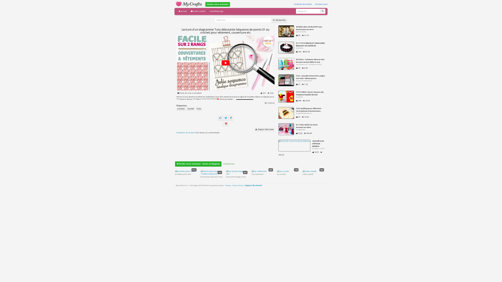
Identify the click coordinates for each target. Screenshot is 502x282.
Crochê (190, 108)
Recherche (280, 20)
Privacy (228, 185)
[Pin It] (226, 123)
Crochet (181, 108)
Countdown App (216, 11)
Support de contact (253, 185)
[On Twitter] (226, 118)
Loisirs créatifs (199, 11)
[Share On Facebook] (231, 118)
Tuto (198, 108)
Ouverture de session (303, 4)
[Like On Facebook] (220, 118)
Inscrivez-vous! (321, 4)
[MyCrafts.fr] (189, 3)
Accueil (183, 11)
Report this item (265, 129)
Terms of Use (237, 185)
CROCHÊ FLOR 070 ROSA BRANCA (318, 143)
